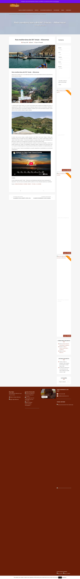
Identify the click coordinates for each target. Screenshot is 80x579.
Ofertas (36, 10)
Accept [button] (60, 577)
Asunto (59, 61)
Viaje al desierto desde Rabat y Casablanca (63, 348)
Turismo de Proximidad (21, 14)
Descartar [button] (57, 1)
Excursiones (56, 10)
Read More (64, 577)
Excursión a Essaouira (63, 217)
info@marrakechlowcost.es (64, 396)
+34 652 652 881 (62, 393)
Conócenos (68, 10)
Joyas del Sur (61, 134)
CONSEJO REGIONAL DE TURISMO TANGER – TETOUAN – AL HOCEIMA (28, 184)
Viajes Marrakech (12, 14)
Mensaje (59, 66)
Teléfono (60, 57)
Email (59, 52)
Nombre (59, 47)
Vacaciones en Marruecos (46, 10)
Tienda (62, 10)
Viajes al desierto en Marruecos (26, 10)
